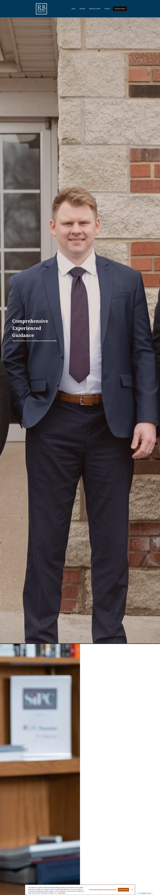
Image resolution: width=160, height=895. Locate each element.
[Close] (132, 889)
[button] (73, 8)
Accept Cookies (123, 889)
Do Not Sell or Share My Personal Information (102, 889)
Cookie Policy (62, 893)
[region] (80, 890)
